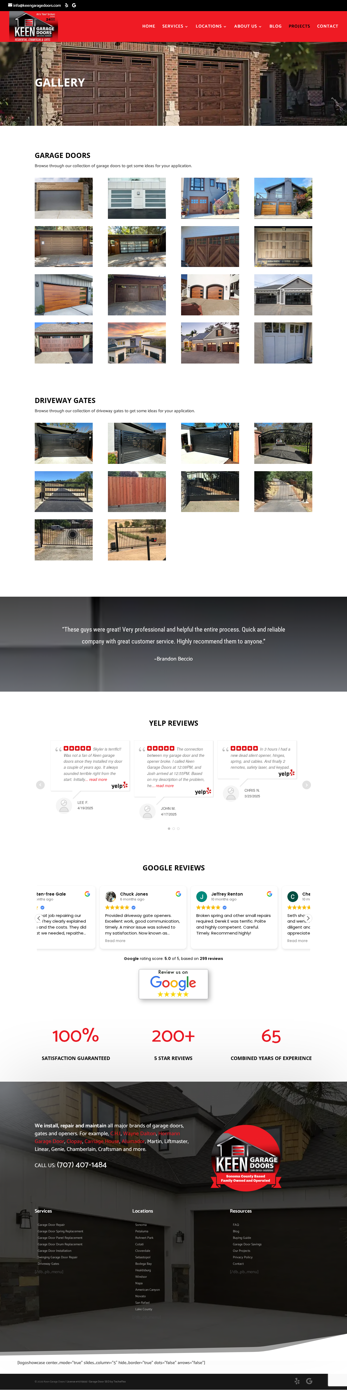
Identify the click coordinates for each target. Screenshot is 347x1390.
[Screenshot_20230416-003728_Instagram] (210, 217)
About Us (245, 27)
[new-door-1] (64, 217)
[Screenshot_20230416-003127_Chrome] (64, 510)
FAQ (236, 1225)
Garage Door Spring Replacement (60, 1232)
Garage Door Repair (51, 1225)
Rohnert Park (144, 1238)
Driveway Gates (48, 1264)
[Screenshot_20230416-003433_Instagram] (64, 265)
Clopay (74, 1141)
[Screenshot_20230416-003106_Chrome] (137, 559)
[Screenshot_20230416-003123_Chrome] (137, 510)
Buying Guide (242, 1238)
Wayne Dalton (139, 1133)
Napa (139, 1284)
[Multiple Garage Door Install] (137, 362)
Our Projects (241, 1251)
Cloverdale (142, 1251)
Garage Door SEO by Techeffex (107, 1381)
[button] (308, 918)
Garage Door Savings (247, 1245)
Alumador (133, 1141)
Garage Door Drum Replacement (60, 1245)
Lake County (143, 1310)
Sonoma (141, 1225)
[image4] (64, 462)
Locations (209, 27)
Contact (327, 27)
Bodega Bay (143, 1264)
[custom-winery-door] (283, 265)
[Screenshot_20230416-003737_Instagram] (137, 217)
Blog (275, 27)
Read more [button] (54, 941)
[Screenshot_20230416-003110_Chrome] (64, 559)
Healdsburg (143, 1271)
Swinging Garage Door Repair (58, 1258)
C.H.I (115, 1133)
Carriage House (102, 1141)
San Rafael (142, 1303)
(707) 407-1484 (82, 1164)
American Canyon (147, 1290)
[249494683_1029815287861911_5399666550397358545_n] (283, 362)
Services (172, 27)
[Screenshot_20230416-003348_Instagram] (210, 265)
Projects (299, 27)
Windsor (141, 1277)
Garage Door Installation (54, 1251)
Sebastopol (142, 1258)
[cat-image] (210, 362)
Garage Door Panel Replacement (60, 1238)
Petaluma (141, 1232)
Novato (140, 1297)
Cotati (139, 1245)
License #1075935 (77, 1381)
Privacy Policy (243, 1258)
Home (148, 27)
